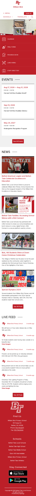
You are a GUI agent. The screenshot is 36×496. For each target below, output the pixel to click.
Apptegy (21, 493)
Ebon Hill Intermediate (17, 453)
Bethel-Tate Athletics (17, 460)
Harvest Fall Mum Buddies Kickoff (16, 93)
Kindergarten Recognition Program (16, 128)
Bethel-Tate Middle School (17, 450)
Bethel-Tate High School (17, 446)
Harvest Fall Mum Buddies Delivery (16, 111)
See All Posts (18, 306)
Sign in (28, 13)
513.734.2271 (19, 428)
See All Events (18, 141)
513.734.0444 (18, 430)
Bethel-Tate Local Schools (17, 443)
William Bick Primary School (17, 457)
